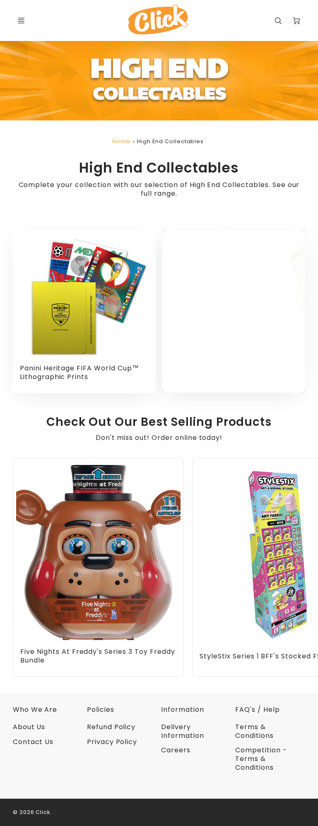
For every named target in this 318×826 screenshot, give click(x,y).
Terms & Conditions (254, 731)
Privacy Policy (112, 742)
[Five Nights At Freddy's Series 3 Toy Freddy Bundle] (98, 552)
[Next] (298, 567)
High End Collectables (170, 141)
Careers (175, 750)
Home (121, 141)
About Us (29, 727)
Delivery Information (182, 731)
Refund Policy (111, 727)
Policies (100, 709)
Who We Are (35, 709)
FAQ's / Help (257, 709)
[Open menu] (21, 20)
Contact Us (33, 742)
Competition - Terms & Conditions (261, 758)
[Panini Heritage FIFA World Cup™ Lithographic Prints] (84, 296)
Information (182, 709)
